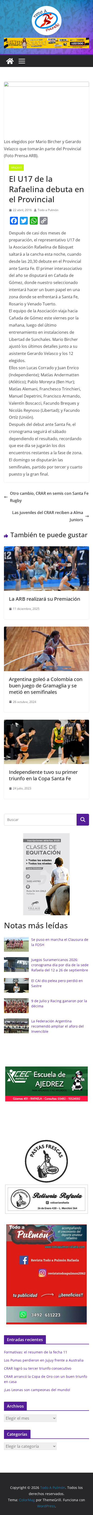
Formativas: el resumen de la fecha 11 (35, 1352)
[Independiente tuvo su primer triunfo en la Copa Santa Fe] (46, 723)
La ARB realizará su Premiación (44, 599)
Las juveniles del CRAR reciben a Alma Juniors (47, 516)
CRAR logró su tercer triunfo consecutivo (37, 1368)
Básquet (16, 167)
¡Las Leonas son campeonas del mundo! (37, 1389)
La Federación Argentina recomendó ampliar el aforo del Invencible (57, 1026)
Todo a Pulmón (48, 210)
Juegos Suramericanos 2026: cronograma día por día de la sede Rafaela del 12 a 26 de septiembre (60, 964)
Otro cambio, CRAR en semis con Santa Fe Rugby (49, 497)
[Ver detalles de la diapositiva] (46, 43)
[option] (46, 874)
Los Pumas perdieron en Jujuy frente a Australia (44, 1360)
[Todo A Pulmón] (10, 61)
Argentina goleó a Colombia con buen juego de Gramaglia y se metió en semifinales (45, 685)
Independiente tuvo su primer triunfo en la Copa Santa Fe (43, 775)
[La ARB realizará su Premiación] (46, 549)
